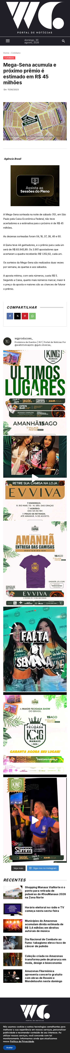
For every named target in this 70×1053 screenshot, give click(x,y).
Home (6, 53)
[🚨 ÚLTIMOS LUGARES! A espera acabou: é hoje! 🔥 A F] (35, 392)
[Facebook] (10, 316)
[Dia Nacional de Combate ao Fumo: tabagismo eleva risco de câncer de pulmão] (12, 942)
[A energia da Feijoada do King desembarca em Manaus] (35, 820)
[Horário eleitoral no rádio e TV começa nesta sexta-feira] (12, 909)
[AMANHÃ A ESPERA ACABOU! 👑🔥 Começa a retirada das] (35, 563)
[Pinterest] (25, 316)
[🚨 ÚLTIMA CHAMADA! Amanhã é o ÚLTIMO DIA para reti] (35, 478)
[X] (17, 316)
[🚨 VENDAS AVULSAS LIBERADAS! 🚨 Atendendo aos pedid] (35, 734)
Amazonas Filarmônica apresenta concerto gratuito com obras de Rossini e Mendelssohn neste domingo (43, 976)
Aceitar (9, 1047)
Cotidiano (16, 53)
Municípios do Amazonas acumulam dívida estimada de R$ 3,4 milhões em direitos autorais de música (44, 926)
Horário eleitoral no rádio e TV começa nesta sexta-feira (44, 909)
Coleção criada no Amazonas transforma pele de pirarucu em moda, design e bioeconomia (45, 959)
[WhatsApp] (32, 316)
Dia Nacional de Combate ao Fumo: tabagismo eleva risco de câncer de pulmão (45, 943)
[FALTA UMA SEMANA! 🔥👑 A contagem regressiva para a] (35, 649)
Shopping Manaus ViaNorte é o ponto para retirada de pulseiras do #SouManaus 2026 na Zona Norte (45, 892)
